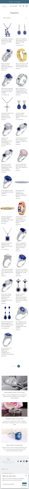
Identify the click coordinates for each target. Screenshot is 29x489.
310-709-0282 (13, 6)
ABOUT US (5, 469)
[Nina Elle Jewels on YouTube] (26, 461)
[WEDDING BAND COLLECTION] (14, 409)
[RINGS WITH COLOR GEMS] (14, 435)
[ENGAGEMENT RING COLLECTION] (14, 383)
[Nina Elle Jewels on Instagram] (24, 461)
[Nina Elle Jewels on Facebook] (18, 461)
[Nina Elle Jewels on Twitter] (21, 461)
